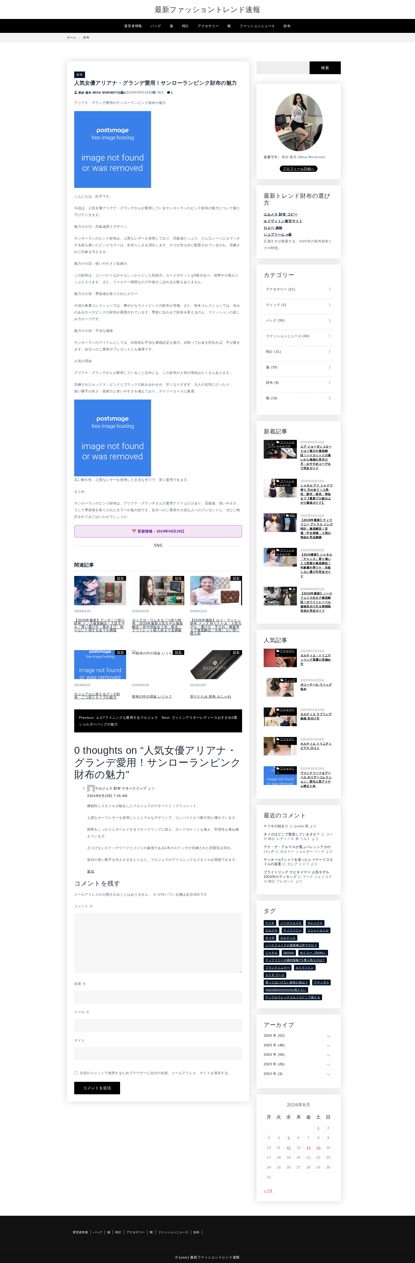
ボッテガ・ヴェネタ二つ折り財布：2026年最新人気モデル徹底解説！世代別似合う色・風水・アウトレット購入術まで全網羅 (157, 625)
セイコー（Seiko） (313, 952)
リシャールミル (318, 930)
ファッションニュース (257, 26)
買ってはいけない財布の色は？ (286, 982)
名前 (80, 984)
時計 (185, 26)
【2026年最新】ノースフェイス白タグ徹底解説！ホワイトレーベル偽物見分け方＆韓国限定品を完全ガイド (316, 602)
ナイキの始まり (276, 826)
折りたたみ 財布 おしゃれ (210, 696)
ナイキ (270, 923)
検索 (325, 68)
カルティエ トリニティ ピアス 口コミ (316, 746)
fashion (288, 952)
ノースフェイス (291, 923)
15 (318, 1147)
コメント (83, 906)
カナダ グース (275, 975)
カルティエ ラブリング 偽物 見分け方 (316, 716)
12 (289, 1147)
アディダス (321, 982)
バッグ (156, 26)
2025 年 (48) (274, 1045)
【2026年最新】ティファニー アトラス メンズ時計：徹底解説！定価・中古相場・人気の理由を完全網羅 (316, 528)
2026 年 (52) (274, 1035)
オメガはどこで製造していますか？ (292, 834)
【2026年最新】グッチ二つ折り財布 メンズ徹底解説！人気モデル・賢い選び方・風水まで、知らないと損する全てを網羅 (99, 625)
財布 (287, 26)
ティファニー (292, 930)
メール (82, 1012)
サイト (79, 1040)
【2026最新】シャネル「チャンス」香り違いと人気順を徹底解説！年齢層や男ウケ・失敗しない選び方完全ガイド (316, 565)
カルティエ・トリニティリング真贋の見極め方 (315, 660)
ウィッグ (275, 305)
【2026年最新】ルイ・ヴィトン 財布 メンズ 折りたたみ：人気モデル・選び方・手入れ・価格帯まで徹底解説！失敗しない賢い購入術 (216, 626)
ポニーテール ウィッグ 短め (316, 687)
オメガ (270, 938)
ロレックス (315, 923)
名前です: (271, 157)
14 (308, 1147)
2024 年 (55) (274, 1054)
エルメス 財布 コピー (281, 214)
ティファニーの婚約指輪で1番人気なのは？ (295, 960)
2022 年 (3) (273, 1074)
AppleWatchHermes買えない (285, 990)
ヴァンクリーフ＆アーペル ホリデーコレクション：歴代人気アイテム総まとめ (316, 779)
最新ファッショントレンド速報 (207, 9)
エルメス (271, 930)
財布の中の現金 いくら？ (152, 696)
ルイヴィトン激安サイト (283, 221)
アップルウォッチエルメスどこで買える (292, 997)
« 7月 (268, 1191)
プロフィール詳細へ (298, 169)
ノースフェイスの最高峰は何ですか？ (291, 945)
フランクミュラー (277, 967)
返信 (90, 871)
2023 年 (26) (274, 1064)
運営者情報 (133, 26)
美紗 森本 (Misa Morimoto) (99, 92)
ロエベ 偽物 (273, 228)
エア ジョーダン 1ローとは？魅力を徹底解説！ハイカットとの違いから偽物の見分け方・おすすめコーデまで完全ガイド (315, 457)
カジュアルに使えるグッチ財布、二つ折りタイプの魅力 (97, 695)
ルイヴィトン (305, 967)
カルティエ (288, 938)
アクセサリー (208, 26)
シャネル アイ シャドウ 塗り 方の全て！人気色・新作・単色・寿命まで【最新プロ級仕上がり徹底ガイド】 (316, 494)
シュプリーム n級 (278, 234)
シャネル (271, 952)
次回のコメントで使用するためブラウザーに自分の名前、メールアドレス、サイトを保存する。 (156, 1073)
